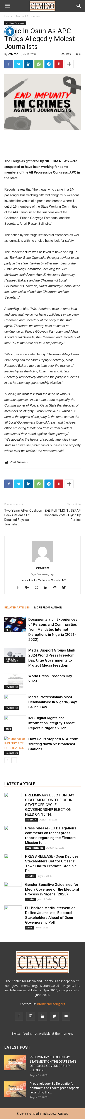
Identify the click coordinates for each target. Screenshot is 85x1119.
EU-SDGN (31, 819)
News (29, 927)
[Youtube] (66, 1016)
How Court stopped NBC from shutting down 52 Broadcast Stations (53, 744)
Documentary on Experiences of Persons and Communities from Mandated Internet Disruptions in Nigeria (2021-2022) (52, 629)
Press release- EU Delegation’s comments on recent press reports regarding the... (55, 1088)
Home (8, 16)
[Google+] (28, 587)
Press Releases (34, 847)
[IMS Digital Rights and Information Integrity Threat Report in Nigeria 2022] (15, 723)
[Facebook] (19, 587)
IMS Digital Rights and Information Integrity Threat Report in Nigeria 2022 (51, 723)
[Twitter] (65, 587)
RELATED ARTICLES (17, 607)
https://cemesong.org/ (42, 574)
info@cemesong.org (51, 1004)
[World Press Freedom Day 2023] (15, 681)
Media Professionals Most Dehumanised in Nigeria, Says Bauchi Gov (53, 702)
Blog (8, 630)
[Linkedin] (47, 587)
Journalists (12, 686)
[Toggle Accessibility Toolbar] (10, 31)
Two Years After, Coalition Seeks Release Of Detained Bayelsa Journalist (23, 517)
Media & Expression (28, 16)
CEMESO (13, 54)
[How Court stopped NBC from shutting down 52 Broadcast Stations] (15, 746)
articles (30, 875)
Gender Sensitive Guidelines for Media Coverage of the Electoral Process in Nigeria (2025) (52, 889)
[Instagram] (38, 587)
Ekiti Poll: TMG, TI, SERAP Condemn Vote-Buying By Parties (62, 515)
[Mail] (56, 587)
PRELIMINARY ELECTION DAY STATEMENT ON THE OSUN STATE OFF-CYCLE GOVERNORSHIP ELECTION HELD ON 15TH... (49, 805)
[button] (79, 6)
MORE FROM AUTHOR (48, 607)
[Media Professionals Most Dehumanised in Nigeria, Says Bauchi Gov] (15, 702)
